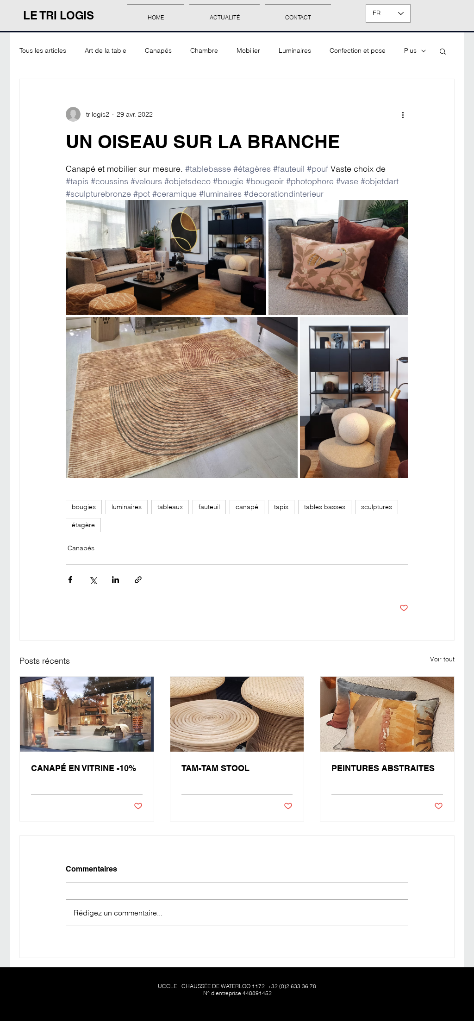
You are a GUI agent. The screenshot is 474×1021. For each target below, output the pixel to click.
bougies (84, 507)
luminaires (127, 507)
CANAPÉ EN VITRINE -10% (83, 768)
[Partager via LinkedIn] (115, 579)
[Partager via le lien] (138, 579)
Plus (410, 50)
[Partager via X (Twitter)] (92, 579)
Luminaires (295, 50)
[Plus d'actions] (402, 114)
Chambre (204, 50)
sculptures (376, 507)
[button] (442, 51)
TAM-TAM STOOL (215, 768)
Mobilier (248, 50)
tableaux (170, 507)
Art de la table (105, 50)
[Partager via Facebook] (70, 579)
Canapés (158, 50)
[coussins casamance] (387, 714)
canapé (247, 507)
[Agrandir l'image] (166, 257)
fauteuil (209, 507)
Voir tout (442, 659)
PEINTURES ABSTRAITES (383, 768)
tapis (281, 507)
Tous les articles (42, 50)
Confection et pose (358, 50)
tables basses (324, 507)
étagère (83, 525)
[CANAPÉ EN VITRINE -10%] (87, 714)
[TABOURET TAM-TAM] (237, 714)
